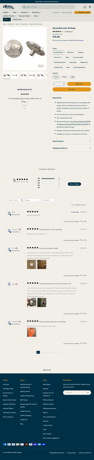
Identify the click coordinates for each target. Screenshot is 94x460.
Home (4, 24)
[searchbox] (13, 200)
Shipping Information (49, 408)
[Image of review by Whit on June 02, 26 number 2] (41, 264)
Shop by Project (24, 16)
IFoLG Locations (8, 417)
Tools (14, 12)
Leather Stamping (25, 415)
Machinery (36, 12)
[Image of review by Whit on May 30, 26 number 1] (31, 302)
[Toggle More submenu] (39, 16)
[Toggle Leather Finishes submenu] (16, 16)
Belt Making (24, 400)
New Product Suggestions (51, 438)
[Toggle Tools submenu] (18, 12)
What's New (17, 19)
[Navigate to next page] (60, 352)
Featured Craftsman (9, 404)
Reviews (45, 421)
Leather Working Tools (27, 396)
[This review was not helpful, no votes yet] (84, 221)
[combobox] (48, 7)
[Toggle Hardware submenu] (29, 12)
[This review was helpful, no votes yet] (81, 221)
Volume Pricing (67, 12)
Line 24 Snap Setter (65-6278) (80, 121)
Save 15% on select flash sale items (47, 1)
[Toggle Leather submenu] (10, 12)
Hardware (24, 12)
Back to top (47, 370)
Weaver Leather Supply (14, 452)
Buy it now (72, 89)
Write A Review (74, 184)
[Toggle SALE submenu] (9, 19)
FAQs (44, 429)
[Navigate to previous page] (34, 352)
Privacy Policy (71, 453)
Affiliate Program (48, 404)
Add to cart (79, 84)
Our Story (6, 384)
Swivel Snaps (24, 24)
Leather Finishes (8, 16)
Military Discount (48, 400)
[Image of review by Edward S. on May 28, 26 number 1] (31, 332)
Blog (21, 424)
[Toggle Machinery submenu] (41, 12)
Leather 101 (23, 419)
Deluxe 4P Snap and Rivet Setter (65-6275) (73, 124)
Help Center (46, 384)
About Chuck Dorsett (9, 400)
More (36, 16)
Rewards (56, 12)
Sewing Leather (25, 391)
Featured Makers (8, 408)
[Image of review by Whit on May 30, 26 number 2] (41, 302)
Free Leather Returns (49, 417)
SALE (6, 19)
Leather (5, 12)
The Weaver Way (8, 389)
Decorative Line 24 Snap (36, 24)
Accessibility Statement (56, 453)
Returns (45, 412)
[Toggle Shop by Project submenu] (31, 16)
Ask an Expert (47, 434)
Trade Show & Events (9, 412)
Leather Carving (25, 411)
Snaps (16, 24)
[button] (90, 7)
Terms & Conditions (85, 453)
